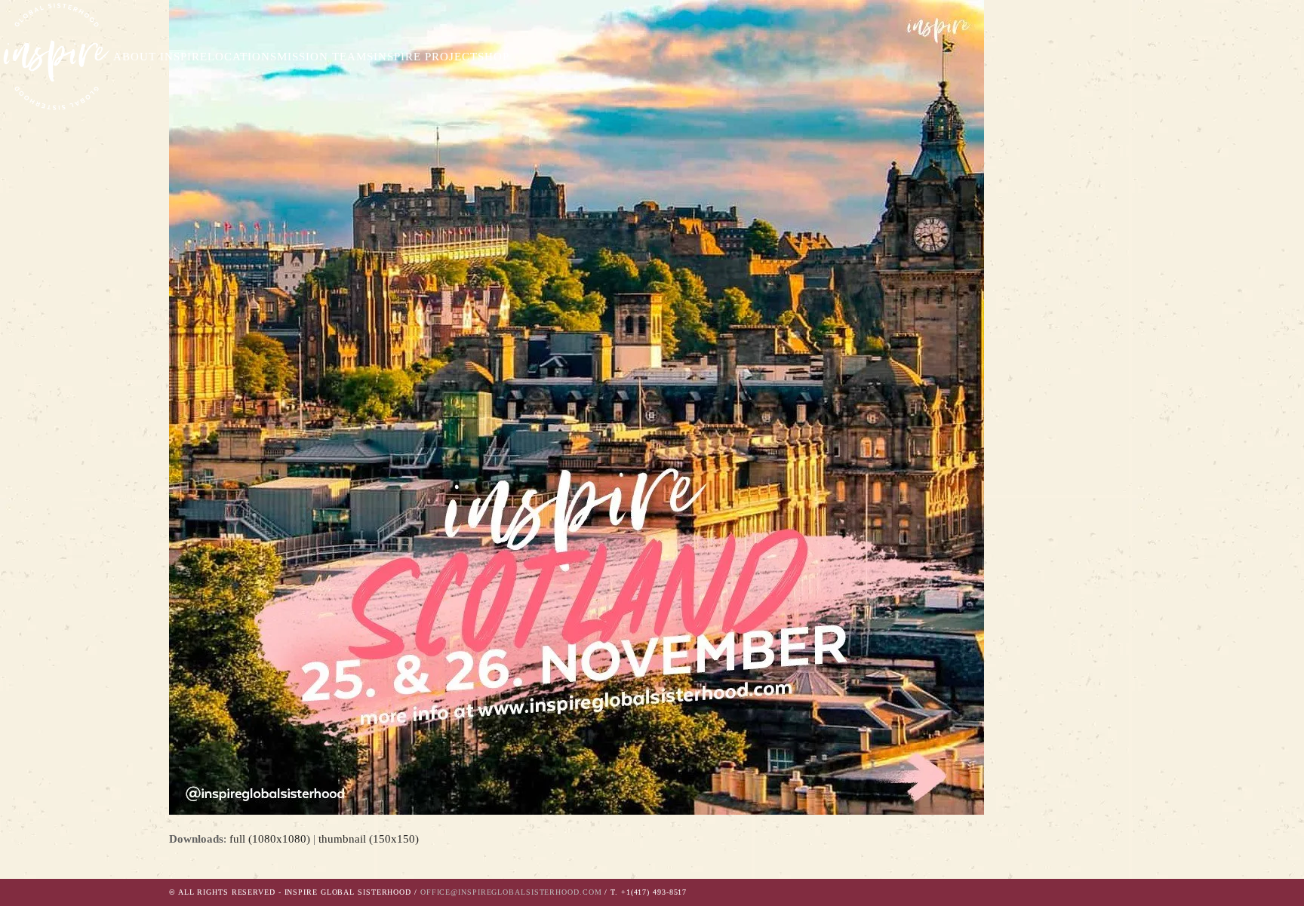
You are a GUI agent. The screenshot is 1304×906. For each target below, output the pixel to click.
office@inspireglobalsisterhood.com (511, 892)
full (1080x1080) (269, 839)
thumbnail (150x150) (368, 839)
